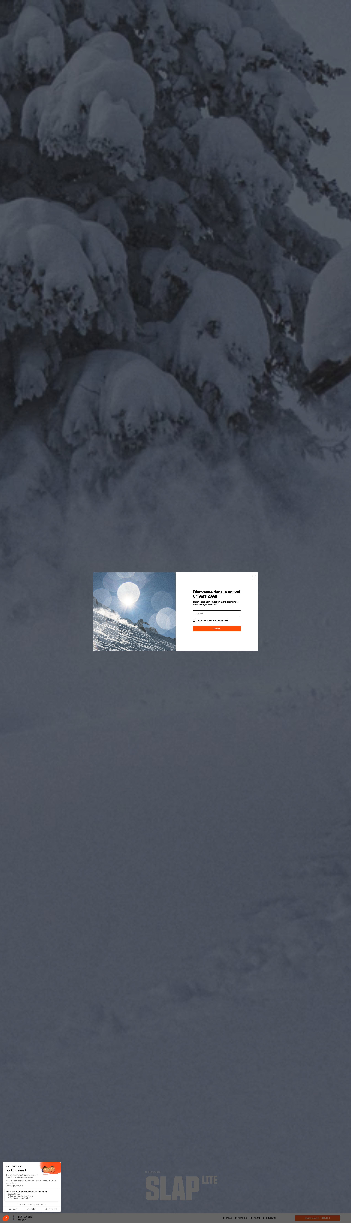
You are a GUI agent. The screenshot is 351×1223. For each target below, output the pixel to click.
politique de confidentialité (217, 620)
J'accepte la (212, 620)
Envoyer (216, 629)
